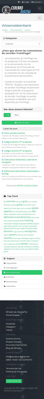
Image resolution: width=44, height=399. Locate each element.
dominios (13, 228)
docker (24, 243)
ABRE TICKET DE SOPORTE (19, 360)
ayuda (35, 208)
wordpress (31, 231)
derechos (21, 232)
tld (26, 228)
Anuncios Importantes (16, 345)
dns (34, 211)
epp (18, 228)
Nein (16, 115)
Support (5, 30)
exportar (14, 247)
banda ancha (34, 217)
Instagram (10, 327)
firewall (18, 244)
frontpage (15, 224)
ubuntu (8, 238)
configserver (11, 244)
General (27, 30)
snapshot (30, 235)
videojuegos (25, 238)
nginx (5, 226)
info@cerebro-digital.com (18, 357)
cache (29, 212)
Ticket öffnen (10, 286)
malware (10, 221)
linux (22, 220)
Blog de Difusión (13, 348)
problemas (26, 214)
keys (38, 238)
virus (5, 221)
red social (13, 208)
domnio (29, 228)
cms (5, 244)
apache (8, 211)
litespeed (36, 224)
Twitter (9, 330)
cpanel (12, 234)
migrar (6, 235)
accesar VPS (27, 205)
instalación (7, 249)
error (14, 212)
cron (19, 226)
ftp (5, 202)
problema (35, 247)
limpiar (6, 214)
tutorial (10, 201)
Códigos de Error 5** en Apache (18, 151)
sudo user (24, 249)
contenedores (33, 244)
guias (20, 204)
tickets (10, 226)
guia (25, 201)
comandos (7, 247)
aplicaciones (15, 241)
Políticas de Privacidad (16, 372)
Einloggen (26, 2)
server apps (17, 238)
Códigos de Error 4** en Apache (18, 142)
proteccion (20, 235)
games (32, 238)
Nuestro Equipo (13, 342)
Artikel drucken (23, 123)
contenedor (28, 247)
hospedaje (22, 224)
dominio (8, 231)
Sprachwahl (37, 2)
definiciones (23, 212)
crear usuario (15, 249)
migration (35, 241)
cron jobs (25, 226)
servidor (13, 205)
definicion (9, 217)
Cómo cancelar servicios (14, 133)
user (25, 235)
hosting (29, 220)
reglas (15, 232)
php (9, 241)
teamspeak (18, 202)
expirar (35, 228)
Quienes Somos (13, 339)
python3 (30, 249)
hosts (5, 241)
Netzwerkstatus (11, 282)
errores (32, 214)
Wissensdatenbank (16, 30)
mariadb (22, 241)
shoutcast (7, 205)
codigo (22, 228)
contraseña (7, 224)
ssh (36, 238)
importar (21, 247)
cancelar (28, 208)
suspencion (12, 214)
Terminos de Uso (13, 368)
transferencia (22, 217)
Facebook (10, 324)
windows (16, 221)
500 (17, 212)
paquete (6, 228)
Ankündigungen (11, 268)
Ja (8, 115)
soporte (15, 226)
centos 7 (29, 241)
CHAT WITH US (13, 381)
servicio (19, 214)
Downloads (10, 277)
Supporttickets (11, 263)
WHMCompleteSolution (27, 185)
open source (21, 208)
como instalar (32, 202)
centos (29, 223)
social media (33, 226)
